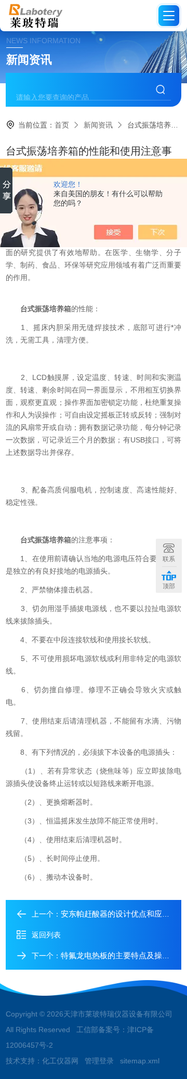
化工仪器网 (60, 1061)
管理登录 (99, 1061)
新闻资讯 (98, 125)
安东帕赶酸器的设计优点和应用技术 (123, 913)
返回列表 (46, 935)
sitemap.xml (139, 1061)
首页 (62, 125)
